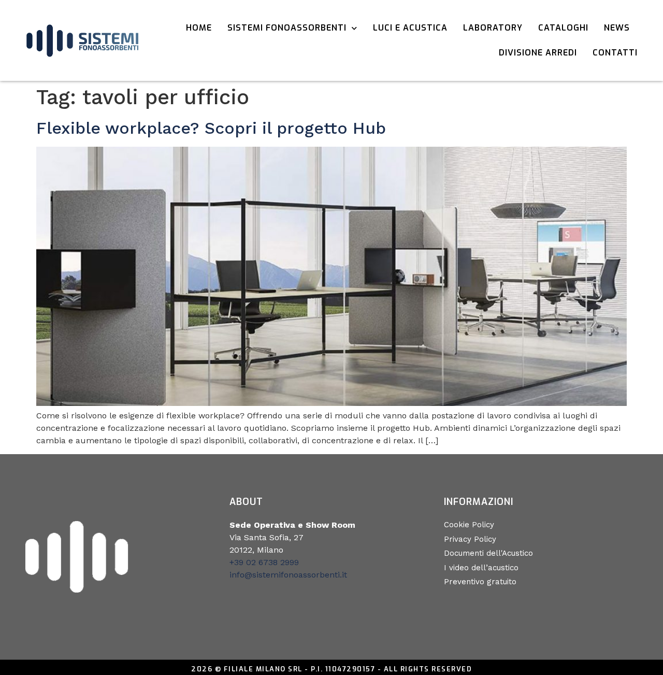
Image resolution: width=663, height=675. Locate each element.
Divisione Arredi (538, 52)
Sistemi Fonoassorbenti (287, 27)
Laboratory (493, 27)
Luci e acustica (410, 27)
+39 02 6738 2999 (264, 562)
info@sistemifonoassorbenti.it (288, 575)
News (617, 27)
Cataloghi (563, 27)
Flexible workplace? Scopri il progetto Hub (211, 128)
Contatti (615, 52)
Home (199, 27)
